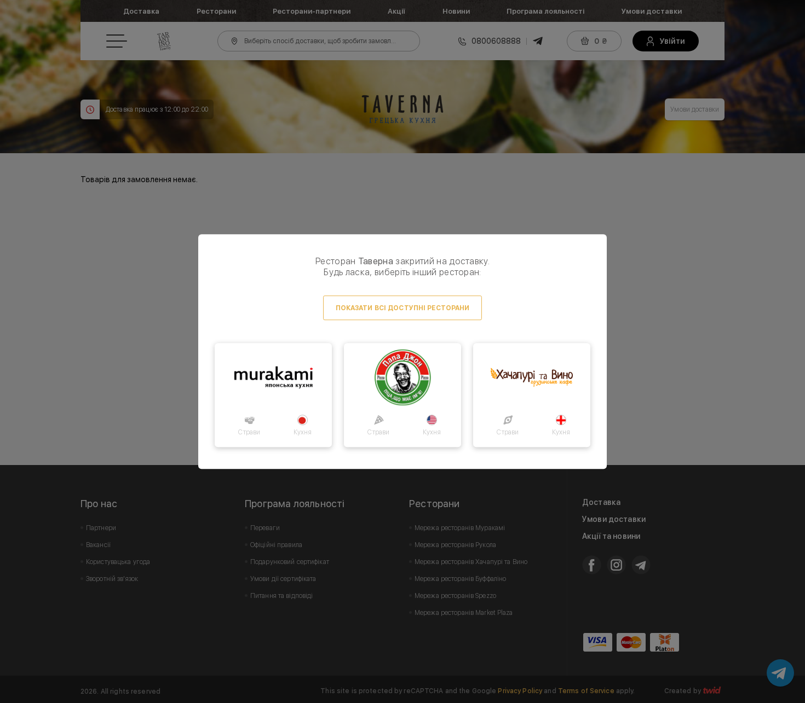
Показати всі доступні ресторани (403, 308)
